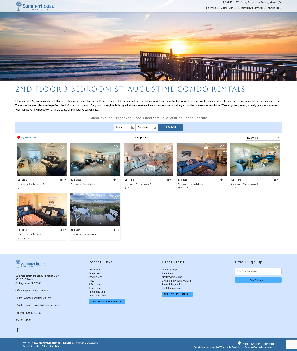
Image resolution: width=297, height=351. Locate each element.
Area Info (227, 8)
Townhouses (95, 277)
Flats (91, 280)
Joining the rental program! (176, 280)
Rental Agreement (171, 288)
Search (171, 127)
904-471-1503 (23, 320)
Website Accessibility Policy (35, 346)
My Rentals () (29, 137)
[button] (41, 223)
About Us (273, 8)
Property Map (169, 269)
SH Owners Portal (177, 294)
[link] (42, 166)
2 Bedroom (95, 284)
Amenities (167, 273)
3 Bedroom (95, 288)
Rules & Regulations (173, 284)
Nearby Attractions (172, 277)
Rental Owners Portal (107, 301)
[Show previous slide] (17, 159)
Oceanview (95, 273)
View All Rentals (97, 295)
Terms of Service (261, 347)
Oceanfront (95, 269)
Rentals (211, 8)
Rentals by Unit (97, 291)
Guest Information (250, 8)
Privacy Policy (54, 346)
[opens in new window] (17, 330)
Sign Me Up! (258, 279)
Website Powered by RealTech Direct (258, 344)
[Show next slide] (65, 159)
